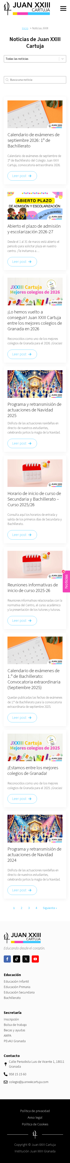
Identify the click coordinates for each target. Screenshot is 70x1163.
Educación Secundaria (19, 992)
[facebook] (7, 959)
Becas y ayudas (14, 1030)
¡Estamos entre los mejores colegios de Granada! (32, 770)
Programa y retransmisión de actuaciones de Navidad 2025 (34, 409)
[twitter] (25, 959)
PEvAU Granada (15, 1041)
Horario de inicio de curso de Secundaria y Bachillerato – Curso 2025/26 (34, 499)
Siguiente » (50, 908)
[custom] (16, 959)
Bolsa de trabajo (15, 1024)
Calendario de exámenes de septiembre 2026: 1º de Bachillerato (33, 140)
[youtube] (35, 959)
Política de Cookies (35, 1124)
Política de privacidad (35, 1111)
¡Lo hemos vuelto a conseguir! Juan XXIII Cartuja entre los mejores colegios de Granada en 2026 (34, 320)
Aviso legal (35, 1117)
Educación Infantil (16, 981)
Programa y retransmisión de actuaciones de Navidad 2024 (34, 854)
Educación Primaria (17, 987)
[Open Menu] (63, 8)
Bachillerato (12, 998)
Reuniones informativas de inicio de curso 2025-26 (32, 587)
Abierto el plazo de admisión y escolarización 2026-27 (34, 229)
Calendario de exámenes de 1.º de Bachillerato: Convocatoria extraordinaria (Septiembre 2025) (33, 679)
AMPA (7, 1035)
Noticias (66, 580)
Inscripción (11, 1019)
